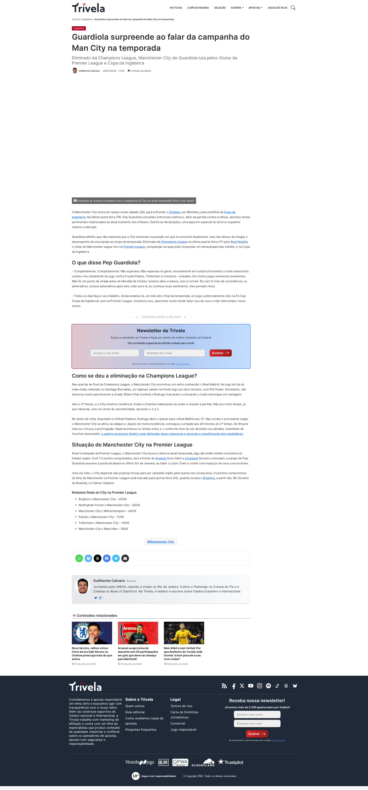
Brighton (209, 478)
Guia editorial (135, 712)
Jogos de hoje (277, 7)
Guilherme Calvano (109, 581)
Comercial (177, 723)
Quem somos (134, 706)
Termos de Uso (182, 364)
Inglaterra (87, 19)
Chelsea (174, 212)
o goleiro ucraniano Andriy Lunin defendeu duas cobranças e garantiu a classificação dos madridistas (172, 434)
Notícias (176, 7)
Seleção (220, 7)
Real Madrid (239, 242)
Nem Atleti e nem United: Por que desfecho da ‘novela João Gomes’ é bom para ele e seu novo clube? (183, 653)
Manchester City (161, 542)
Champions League (174, 242)
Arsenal (160, 458)
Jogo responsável (183, 729)
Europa (236, 7)
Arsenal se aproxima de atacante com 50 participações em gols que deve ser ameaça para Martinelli (138, 653)
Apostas (254, 7)
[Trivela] (88, 7)
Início (77, 19)
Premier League (134, 247)
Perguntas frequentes (140, 729)
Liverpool (191, 458)
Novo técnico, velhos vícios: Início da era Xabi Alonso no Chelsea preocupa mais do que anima (92, 653)
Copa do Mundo (198, 7)
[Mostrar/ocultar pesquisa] (293, 8)
